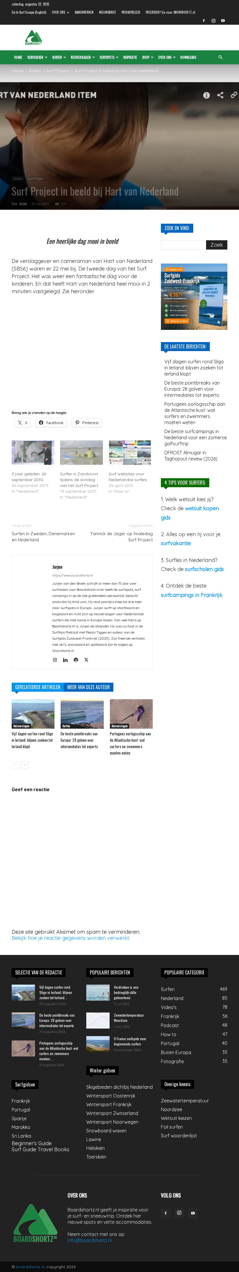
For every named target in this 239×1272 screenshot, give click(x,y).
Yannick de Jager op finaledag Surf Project (121, 536)
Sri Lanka (21, 1136)
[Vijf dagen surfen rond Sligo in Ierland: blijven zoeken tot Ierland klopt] (33, 714)
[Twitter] (88, 660)
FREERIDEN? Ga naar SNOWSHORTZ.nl (170, 12)
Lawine (93, 1139)
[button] (220, 57)
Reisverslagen (81, 57)
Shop (145, 57)
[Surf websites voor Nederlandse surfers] (130, 452)
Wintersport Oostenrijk (110, 1096)
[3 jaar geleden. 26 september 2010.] (33, 452)
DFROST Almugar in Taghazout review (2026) (190, 456)
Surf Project (57, 70)
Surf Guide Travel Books (40, 1149)
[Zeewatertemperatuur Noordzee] (98, 1021)
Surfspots (107, 57)
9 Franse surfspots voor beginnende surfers (130, 1041)
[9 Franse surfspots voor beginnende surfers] (98, 1044)
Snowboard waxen (106, 1131)
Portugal (21, 1110)
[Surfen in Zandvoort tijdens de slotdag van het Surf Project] (81, 452)
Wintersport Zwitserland (112, 1113)
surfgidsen (35, 57)
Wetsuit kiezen (176, 1118)
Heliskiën (95, 1148)
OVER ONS (58, 12)
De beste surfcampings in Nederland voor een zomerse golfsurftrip (195, 437)
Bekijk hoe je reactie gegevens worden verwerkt (70, 938)
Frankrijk (21, 1101)
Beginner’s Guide (32, 1143)
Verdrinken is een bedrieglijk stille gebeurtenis (126, 992)
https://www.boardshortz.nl (72, 575)
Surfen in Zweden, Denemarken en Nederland (43, 536)
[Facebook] (203, 21)
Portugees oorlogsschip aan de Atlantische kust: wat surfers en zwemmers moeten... (58, 1050)
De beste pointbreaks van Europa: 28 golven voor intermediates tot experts (79, 740)
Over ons (164, 57)
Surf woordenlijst (179, 1135)
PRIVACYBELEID (131, 12)
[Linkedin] (67, 660)
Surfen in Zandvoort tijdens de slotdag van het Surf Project (79, 479)
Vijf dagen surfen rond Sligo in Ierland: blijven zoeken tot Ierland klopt (32, 740)
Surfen (57, 57)
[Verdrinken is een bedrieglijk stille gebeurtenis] (98, 993)
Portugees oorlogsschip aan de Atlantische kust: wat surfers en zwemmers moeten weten (194, 413)
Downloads (188, 57)
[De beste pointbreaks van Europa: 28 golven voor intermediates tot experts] (82, 714)
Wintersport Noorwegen (112, 1122)
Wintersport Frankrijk (108, 1104)
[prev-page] (15, 764)
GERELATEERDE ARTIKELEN (37, 687)
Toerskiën (96, 1157)
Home (18, 57)
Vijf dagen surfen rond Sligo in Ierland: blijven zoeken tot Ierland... (55, 992)
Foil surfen (172, 1127)
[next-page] (24, 764)
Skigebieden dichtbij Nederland (119, 1087)
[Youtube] (223, 21)
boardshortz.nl (30, 1266)
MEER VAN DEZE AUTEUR (88, 687)
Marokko (21, 1127)
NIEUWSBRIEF (107, 12)
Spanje (19, 1118)
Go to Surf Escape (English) (29, 12)
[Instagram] (213, 21)
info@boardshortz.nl (90, 1240)
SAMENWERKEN (84, 12)
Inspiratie (130, 57)
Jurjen (23, 203)
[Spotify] (78, 660)
